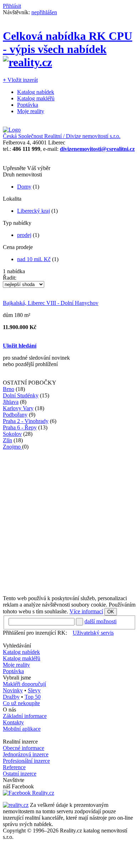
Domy (24, 187)
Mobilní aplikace (22, 729)
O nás (9, 710)
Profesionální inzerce (26, 761)
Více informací (86, 611)
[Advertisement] (69, 519)
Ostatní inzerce (19, 774)
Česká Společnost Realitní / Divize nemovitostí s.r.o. (61, 136)
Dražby (11, 697)
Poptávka (27, 105)
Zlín (7, 440)
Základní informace (25, 716)
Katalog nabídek (35, 92)
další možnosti (100, 621)
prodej (24, 235)
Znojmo (12, 447)
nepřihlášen (44, 12)
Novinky (13, 690)
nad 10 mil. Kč (34, 259)
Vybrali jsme (17, 678)
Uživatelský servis (93, 633)
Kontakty (13, 722)
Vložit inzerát (20, 80)
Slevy (34, 690)
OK (110, 611)
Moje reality (30, 111)
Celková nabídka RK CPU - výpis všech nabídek (67, 42)
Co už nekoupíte (21, 703)
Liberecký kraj (33, 211)
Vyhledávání (17, 646)
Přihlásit (12, 6)
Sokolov (12, 434)
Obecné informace (23, 748)
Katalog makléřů (36, 98)
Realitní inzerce (20, 742)
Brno (8, 389)
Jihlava (11, 402)
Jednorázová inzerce (25, 754)
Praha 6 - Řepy (20, 427)
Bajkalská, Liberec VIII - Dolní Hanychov (50, 303)
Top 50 (33, 697)
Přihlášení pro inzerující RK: (35, 633)
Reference (14, 767)
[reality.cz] (16, 805)
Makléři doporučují (24, 684)
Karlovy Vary (18, 408)
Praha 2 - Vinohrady (25, 421)
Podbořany (15, 415)
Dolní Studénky (20, 395)
